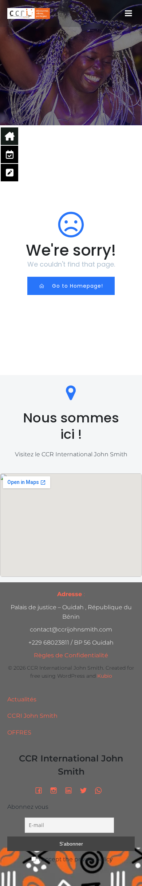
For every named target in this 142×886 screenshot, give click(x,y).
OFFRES (19, 732)
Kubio (104, 676)
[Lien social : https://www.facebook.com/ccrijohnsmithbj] (41, 790)
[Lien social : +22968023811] (101, 790)
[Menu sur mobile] (128, 13)
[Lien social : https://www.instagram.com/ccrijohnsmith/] (56, 790)
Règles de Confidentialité (71, 655)
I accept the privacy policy (75, 859)
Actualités (21, 699)
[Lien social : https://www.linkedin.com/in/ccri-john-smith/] (71, 790)
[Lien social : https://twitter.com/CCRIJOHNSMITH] (86, 790)
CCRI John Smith (32, 715)
